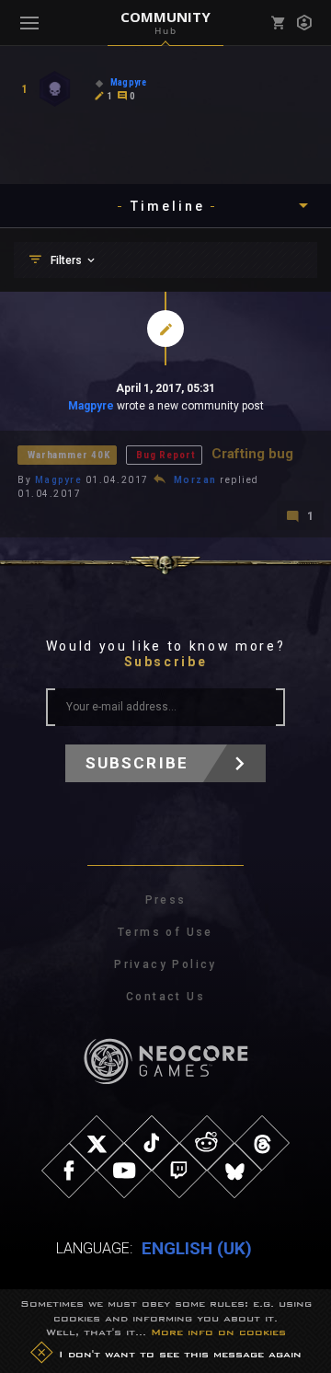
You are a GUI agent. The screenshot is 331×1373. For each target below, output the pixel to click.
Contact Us (165, 996)
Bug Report (165, 455)
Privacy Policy (165, 964)
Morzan (195, 480)
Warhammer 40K (69, 455)
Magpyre (91, 405)
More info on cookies (218, 1331)
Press (166, 900)
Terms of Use (165, 932)
